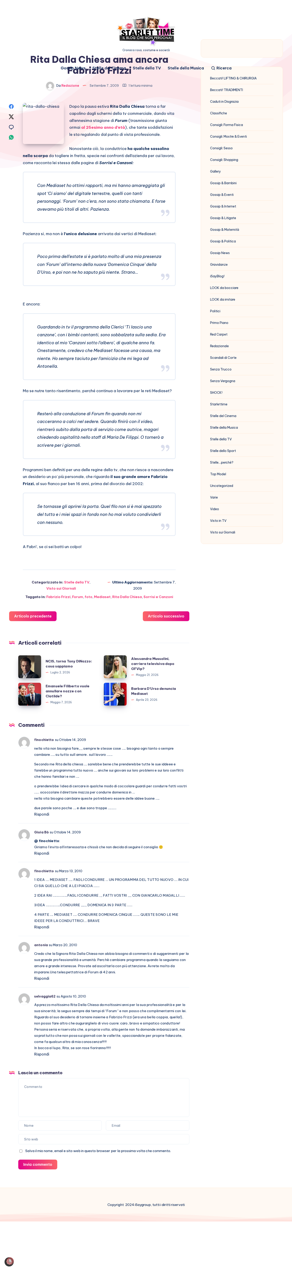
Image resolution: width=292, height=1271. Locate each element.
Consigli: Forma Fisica (226, 125)
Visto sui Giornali (61, 588)
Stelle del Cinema (109, 68)
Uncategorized (221, 486)
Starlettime (218, 404)
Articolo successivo (166, 616)
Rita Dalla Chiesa (127, 597)
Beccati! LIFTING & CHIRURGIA (233, 78)
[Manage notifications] (10, 1261)
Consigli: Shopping (224, 160)
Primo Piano (219, 323)
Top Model (218, 474)
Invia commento (37, 1164)
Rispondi (41, 814)
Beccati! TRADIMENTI (226, 90)
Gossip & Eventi (222, 195)
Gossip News (73, 68)
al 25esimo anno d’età (103, 127)
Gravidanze (219, 265)
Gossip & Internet (223, 206)
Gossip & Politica (223, 241)
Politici (215, 311)
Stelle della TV (147, 68)
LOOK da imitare (222, 299)
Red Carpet (218, 334)
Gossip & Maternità (224, 230)
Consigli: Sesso (221, 148)
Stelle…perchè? (221, 462)
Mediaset (102, 597)
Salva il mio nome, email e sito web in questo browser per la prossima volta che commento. (98, 1151)
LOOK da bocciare (224, 288)
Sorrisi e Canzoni (158, 597)
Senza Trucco (221, 369)
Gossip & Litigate (223, 218)
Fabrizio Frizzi (58, 597)
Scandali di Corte (223, 358)
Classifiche (218, 113)
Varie (214, 497)
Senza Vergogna (222, 381)
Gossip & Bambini (223, 183)
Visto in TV (218, 521)
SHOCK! (216, 393)
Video (214, 509)
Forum (77, 597)
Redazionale (219, 346)
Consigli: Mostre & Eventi (228, 136)
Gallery (215, 171)
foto (88, 597)
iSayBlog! (217, 276)
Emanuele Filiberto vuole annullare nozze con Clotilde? (68, 691)
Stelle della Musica (186, 68)
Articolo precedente (33, 616)
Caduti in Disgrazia (224, 102)
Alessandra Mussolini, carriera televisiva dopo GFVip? (153, 664)
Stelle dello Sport (223, 451)
